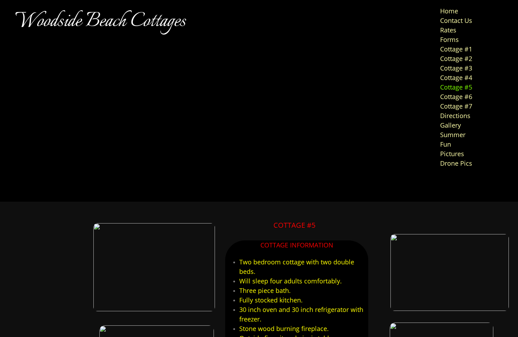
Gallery (450, 125)
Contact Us (456, 20)
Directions (455, 115)
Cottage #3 (456, 68)
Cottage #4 (456, 77)
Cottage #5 (456, 87)
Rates (448, 30)
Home (449, 11)
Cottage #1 (456, 49)
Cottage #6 (456, 96)
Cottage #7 (456, 106)
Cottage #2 (456, 58)
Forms (449, 39)
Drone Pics (456, 163)
